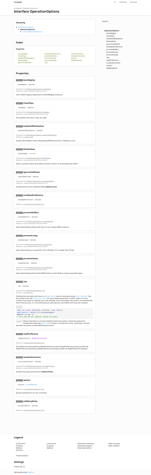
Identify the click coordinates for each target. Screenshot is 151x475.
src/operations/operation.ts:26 (33, 410)
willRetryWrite (76, 60)
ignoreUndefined (24, 62)
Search (109, 2)
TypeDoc (30, 472)
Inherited (123, 2)
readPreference (77, 54)
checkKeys (22, 56)
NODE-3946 (45, 323)
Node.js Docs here (40, 298)
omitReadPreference (52, 54)
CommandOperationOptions (32, 32)
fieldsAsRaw (22, 60)
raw (45, 62)
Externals (133, 2)
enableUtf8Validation (26, 58)
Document (32, 153)
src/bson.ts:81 (28, 293)
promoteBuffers (50, 56)
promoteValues (50, 60)
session (74, 58)
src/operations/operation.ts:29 (33, 343)
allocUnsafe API (81, 296)
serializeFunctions (78, 56)
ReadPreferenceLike (39, 338)
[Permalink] (37, 80)
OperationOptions (30, 8)
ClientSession (31, 384)
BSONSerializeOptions (26, 27)
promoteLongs (50, 58)
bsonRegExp (23, 54)
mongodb (18, 2)
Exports (105, 21)
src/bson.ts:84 (28, 137)
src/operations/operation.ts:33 (33, 204)
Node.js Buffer (50, 296)
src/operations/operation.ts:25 (33, 389)
